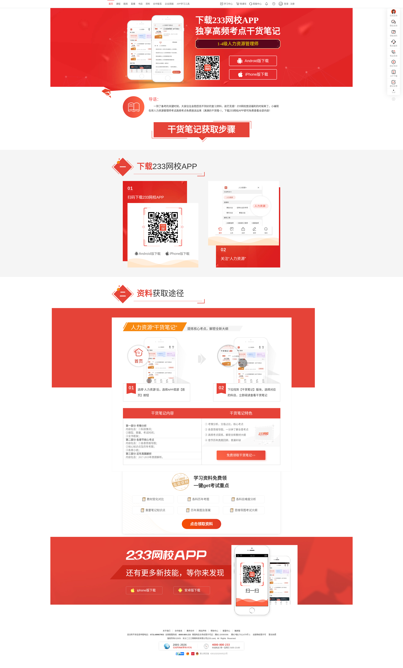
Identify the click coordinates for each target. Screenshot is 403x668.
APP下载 (393, 76)
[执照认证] (187, 653)
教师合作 (190, 631)
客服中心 (257, 4)
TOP (393, 92)
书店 (140, 4)
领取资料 (393, 36)
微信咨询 (393, 26)
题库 (125, 4)
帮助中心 (214, 631)
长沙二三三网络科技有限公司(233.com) (199, 638)
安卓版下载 (192, 590)
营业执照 (272, 635)
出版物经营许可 (259, 635)
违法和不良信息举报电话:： (145, 635)
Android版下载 (257, 61)
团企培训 (393, 66)
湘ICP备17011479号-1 (240, 635)
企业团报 (169, 4)
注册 (292, 4)
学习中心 (228, 4)
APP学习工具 (183, 4)
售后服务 (393, 46)
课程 (118, 4)
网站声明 (202, 631)
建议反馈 (393, 86)
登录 (286, 4)
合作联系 (157, 4)
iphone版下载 (146, 590)
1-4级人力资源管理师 (237, 43)
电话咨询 (393, 56)
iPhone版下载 (256, 74)
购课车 (243, 4)
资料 (148, 4)
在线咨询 (393, 16)
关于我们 (166, 631)
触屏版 (237, 631)
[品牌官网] (179, 653)
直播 (133, 4)
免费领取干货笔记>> (241, 455)
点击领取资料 (201, 524)
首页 (111, 4)
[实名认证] (192, 653)
